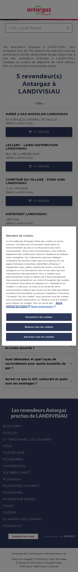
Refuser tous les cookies (39, 327)
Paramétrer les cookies (39, 317)
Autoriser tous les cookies (39, 337)
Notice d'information (42, 306)
